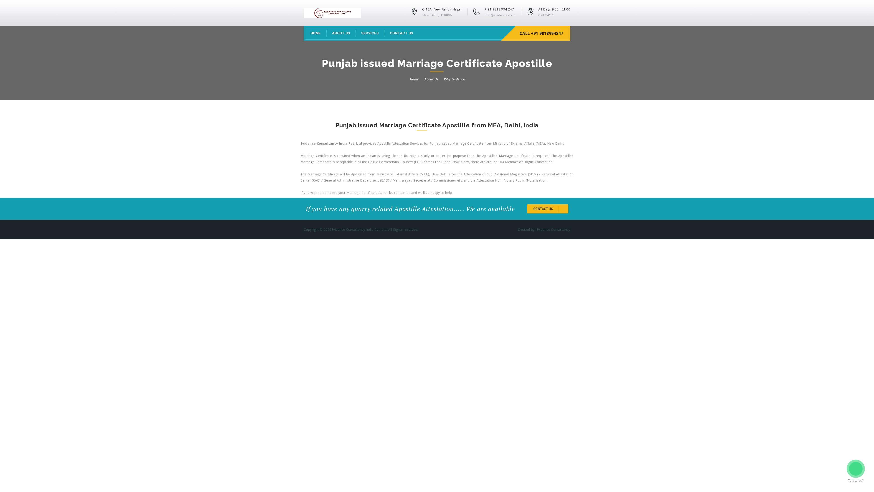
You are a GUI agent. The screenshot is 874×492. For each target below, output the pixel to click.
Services (370, 33)
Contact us (543, 209)
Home (315, 33)
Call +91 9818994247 (541, 33)
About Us (341, 33)
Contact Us (401, 33)
